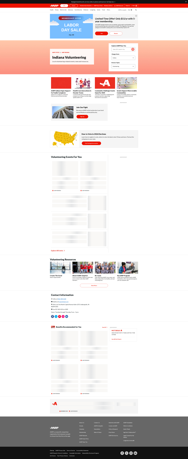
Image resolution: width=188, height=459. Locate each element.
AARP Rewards (119, 5)
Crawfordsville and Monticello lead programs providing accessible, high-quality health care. (82, 96)
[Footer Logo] (60, 428)
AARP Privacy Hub (60, 450)
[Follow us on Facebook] (122, 453)
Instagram (63, 316)
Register (128, 5)
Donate (81, 426)
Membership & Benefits (85, 5)
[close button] (136, 16)
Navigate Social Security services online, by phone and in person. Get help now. (92, 1)
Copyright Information (75, 453)
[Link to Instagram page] (131, 453)
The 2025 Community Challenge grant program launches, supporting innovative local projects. (104, 96)
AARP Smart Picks (98, 5)
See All (104, 327)
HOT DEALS (116, 330)
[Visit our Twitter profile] (126, 453)
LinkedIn (66, 316)
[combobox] (123, 49)
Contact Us (97, 422)
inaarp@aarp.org (63, 302)
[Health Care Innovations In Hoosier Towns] (83, 83)
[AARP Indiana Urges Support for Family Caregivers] (61, 83)
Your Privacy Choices (62, 455)
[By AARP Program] (127, 268)
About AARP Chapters (80, 275)
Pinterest (59, 316)
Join (101, 33)
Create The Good (56, 275)
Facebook (52, 316)
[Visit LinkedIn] (135, 453)
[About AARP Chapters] (82, 268)
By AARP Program (123, 275)
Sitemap (52, 450)
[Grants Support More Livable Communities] (127, 83)
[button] (136, 10)
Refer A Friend (97, 432)
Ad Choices (53, 455)
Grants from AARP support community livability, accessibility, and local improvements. (126, 96)
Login (133, 5)
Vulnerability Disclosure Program (90, 453)
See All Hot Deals (116, 339)
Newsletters (97, 429)
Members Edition (108, 5)
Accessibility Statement (82, 450)
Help (129, 9)
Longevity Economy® (128, 440)
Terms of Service (71, 450)
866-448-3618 (62, 299)
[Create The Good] (60, 268)
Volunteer (81, 429)
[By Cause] (105, 268)
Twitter (56, 316)
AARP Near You (83, 442)
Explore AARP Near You (119, 46)
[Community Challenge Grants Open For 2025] (105, 83)
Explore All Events (57, 250)
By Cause (98, 275)
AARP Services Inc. (113, 435)
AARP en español (122, 10)
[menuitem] (51, 10)
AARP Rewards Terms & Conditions (59, 453)
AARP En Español (98, 426)
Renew (116, 33)
